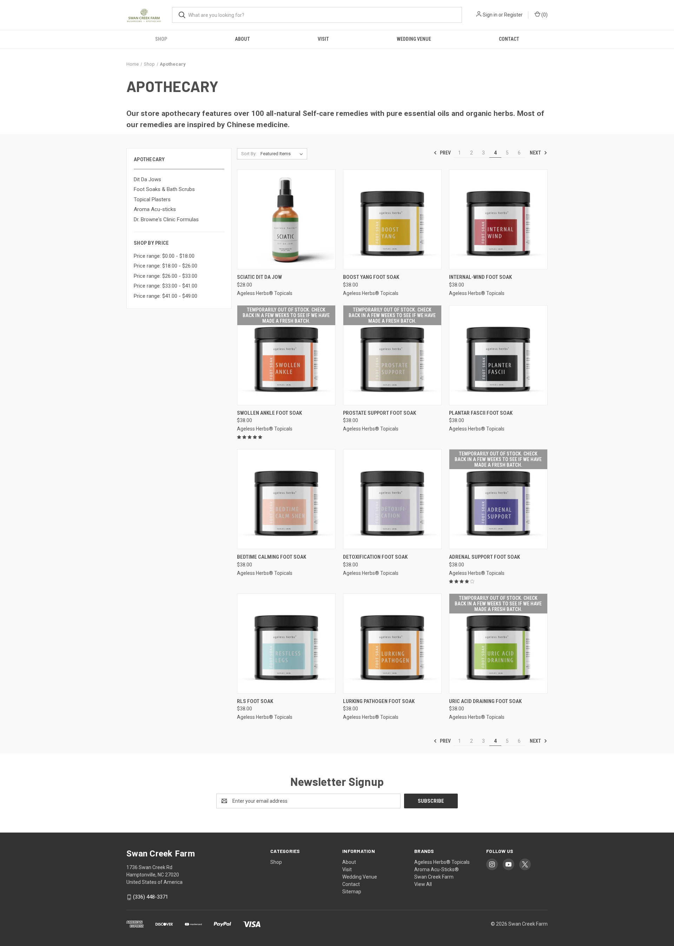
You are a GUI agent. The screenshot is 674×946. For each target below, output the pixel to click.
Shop (161, 39)
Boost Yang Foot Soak (371, 277)
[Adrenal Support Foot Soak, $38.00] (498, 499)
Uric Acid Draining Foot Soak (485, 701)
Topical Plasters (152, 199)
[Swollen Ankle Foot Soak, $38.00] (286, 355)
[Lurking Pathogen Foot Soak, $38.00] (392, 643)
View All (423, 884)
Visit (323, 39)
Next (536, 153)
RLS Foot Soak (255, 701)
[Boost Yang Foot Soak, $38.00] (392, 219)
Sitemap (351, 891)
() (544, 15)
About (242, 39)
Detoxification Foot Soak (375, 557)
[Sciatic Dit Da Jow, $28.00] (286, 219)
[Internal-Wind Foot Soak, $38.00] (498, 219)
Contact (509, 39)
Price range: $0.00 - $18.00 (164, 256)
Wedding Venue (414, 39)
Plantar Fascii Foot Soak (481, 413)
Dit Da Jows (147, 179)
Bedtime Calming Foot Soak (271, 557)
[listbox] (283, 154)
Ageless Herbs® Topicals (442, 862)
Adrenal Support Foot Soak (484, 557)
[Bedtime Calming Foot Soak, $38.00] (286, 499)
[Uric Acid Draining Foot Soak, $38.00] (498, 643)
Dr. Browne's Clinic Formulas (166, 219)
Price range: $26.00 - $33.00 (165, 276)
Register (513, 15)
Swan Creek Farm (434, 877)
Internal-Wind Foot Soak (480, 277)
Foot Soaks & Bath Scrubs (164, 189)
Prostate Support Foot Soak (379, 413)
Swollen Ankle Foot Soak (269, 413)
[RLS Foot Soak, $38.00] (286, 643)
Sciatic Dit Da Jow (259, 277)
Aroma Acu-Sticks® (436, 869)
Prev (445, 153)
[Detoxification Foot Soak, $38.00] (392, 499)
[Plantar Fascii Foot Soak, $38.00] (498, 355)
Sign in (490, 15)
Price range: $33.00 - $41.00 (165, 286)
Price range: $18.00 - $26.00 (165, 266)
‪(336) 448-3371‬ (150, 897)
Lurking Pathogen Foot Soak (379, 701)
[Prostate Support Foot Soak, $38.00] (392, 355)
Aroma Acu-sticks (155, 209)
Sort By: (249, 153)
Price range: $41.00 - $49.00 (165, 296)
